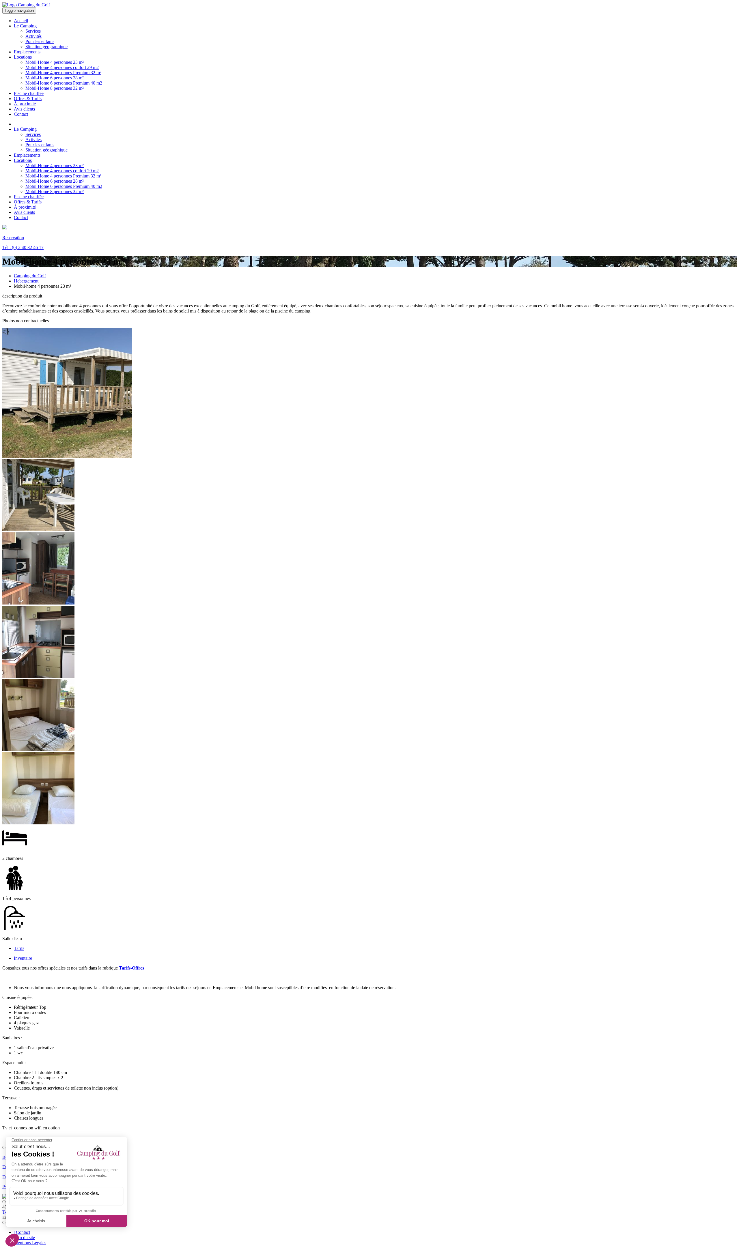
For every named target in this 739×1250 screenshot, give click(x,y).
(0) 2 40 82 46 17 (23, 247)
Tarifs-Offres (131, 967)
